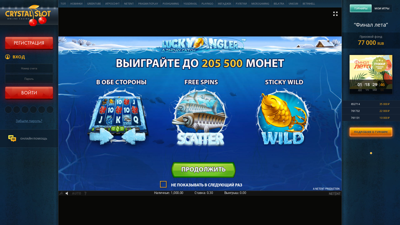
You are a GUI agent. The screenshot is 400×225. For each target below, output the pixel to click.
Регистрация (29, 43)
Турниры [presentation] (361, 8)
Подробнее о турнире (371, 132)
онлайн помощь (33, 138)
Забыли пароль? (29, 121)
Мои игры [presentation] (382, 8)
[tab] (361, 8)
